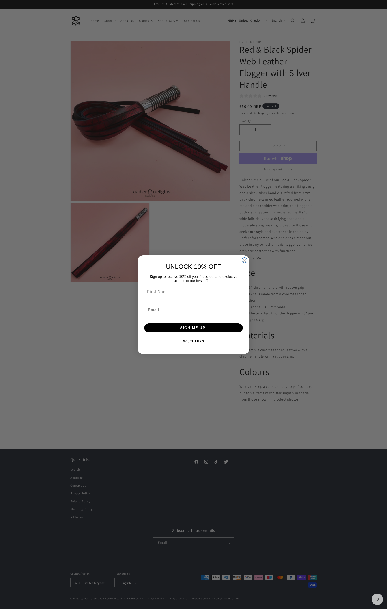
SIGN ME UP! (193, 328)
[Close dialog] (244, 260)
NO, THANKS (193, 341)
